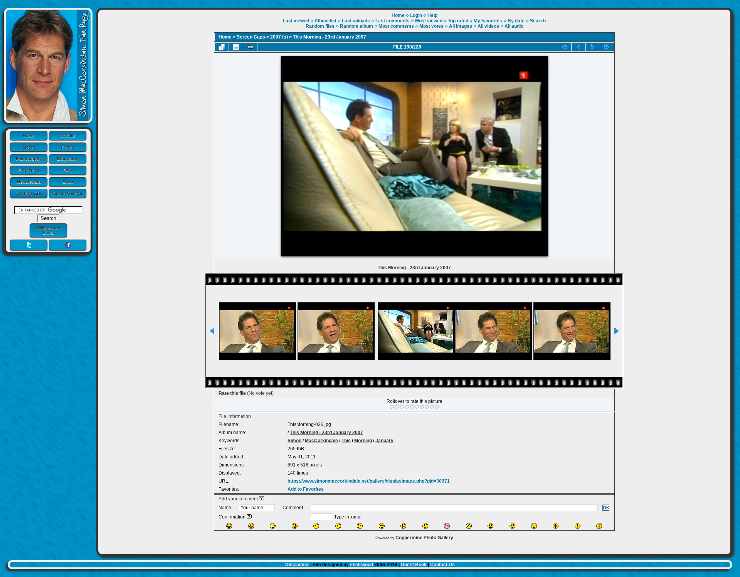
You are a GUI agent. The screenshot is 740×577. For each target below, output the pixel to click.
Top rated (458, 20)
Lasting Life (29, 193)
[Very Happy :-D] (273, 526)
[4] (406, 406)
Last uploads (356, 20)
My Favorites (488, 20)
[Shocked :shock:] (469, 526)
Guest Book (414, 564)
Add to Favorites (306, 489)
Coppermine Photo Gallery (424, 537)
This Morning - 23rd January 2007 (329, 37)
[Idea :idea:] (555, 526)
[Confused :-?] (425, 526)
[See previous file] (578, 47)
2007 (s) (279, 37)
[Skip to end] (607, 47)
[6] (416, 406)
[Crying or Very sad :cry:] (360, 526)
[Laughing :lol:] (229, 526)
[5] (411, 406)
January (384, 440)
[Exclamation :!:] (577, 526)
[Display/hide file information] (236, 47)
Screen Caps (251, 37)
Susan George (67, 193)
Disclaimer (297, 564)
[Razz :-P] (251, 526)
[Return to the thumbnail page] (222, 47)
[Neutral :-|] (316, 526)
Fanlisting (28, 170)
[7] (421, 406)
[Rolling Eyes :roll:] (512, 526)
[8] (426, 406)
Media (29, 147)
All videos (488, 26)
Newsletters (29, 181)
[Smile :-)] (295, 526)
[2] (396, 406)
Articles (68, 135)
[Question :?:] (599, 526)
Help (432, 15)
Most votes (431, 26)
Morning (363, 440)
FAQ (67, 170)
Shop (67, 181)
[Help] (261, 499)
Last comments (392, 20)
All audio (514, 26)
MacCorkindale (321, 440)
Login (416, 15)
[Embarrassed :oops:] (447, 526)
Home (29, 135)
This (346, 440)
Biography (67, 158)
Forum (67, 147)
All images (460, 26)
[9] (431, 406)
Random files (320, 26)
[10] (436, 406)
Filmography (29, 158)
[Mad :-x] (490, 526)
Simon (294, 440)
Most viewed (428, 20)
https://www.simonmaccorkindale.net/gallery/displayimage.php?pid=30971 (369, 481)
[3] (401, 406)
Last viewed (296, 20)
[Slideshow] (250, 47)
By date (516, 20)
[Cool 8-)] (382, 526)
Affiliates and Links (48, 230)
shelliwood (361, 564)
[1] (391, 406)
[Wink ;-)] (534, 526)
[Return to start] (564, 47)
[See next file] (593, 47)
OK (606, 507)
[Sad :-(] (338, 526)
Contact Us (442, 564)
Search (538, 20)
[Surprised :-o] (403, 526)
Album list (325, 20)
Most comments (396, 26)
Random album (356, 26)
